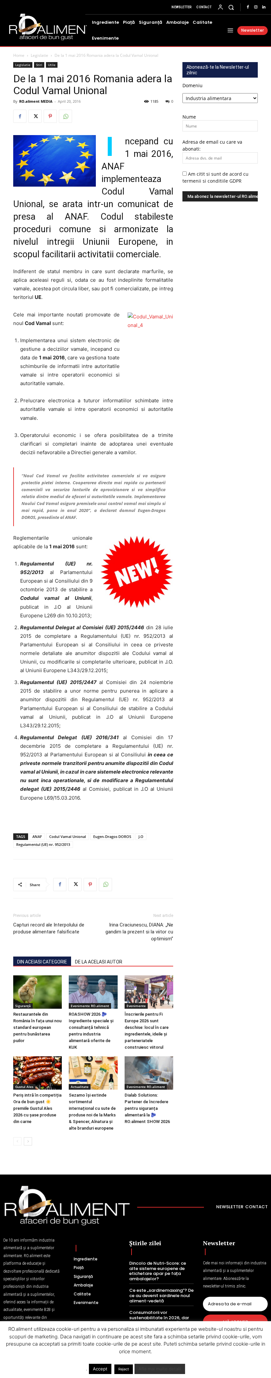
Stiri (39, 64)
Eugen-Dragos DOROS (112, 836)
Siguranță (23, 1005)
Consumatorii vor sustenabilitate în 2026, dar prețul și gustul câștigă (159, 1317)
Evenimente (136, 1005)
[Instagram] (256, 7)
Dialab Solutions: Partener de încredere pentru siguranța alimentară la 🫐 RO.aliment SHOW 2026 (147, 1108)
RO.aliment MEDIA (36, 101)
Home (18, 55)
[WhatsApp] (65, 116)
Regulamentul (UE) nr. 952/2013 (43, 844)
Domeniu (192, 85)
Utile (52, 64)
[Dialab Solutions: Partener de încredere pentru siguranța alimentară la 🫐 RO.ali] (149, 1073)
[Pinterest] (50, 116)
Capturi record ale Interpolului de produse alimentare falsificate (48, 928)
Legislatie (39, 55)
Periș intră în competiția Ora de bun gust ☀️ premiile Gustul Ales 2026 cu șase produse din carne (37, 1108)
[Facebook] (248, 7)
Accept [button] (100, 1368)
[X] (35, 116)
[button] (231, 7)
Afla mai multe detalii (159, 1368)
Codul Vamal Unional (67, 836)
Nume (189, 117)
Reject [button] (123, 1369)
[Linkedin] (264, 7)
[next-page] (28, 1141)
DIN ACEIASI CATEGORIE (42, 961)
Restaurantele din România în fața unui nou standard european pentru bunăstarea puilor (37, 1027)
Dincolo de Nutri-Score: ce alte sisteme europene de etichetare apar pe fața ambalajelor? (157, 1271)
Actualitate (80, 1086)
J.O (140, 836)
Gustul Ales (24, 1086)
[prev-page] (17, 1141)
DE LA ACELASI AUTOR (98, 961)
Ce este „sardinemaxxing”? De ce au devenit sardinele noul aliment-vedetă (161, 1295)
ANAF (37, 836)
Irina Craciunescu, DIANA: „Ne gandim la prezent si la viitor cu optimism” (139, 932)
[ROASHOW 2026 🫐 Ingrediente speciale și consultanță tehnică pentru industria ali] (93, 992)
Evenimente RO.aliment (90, 1005)
